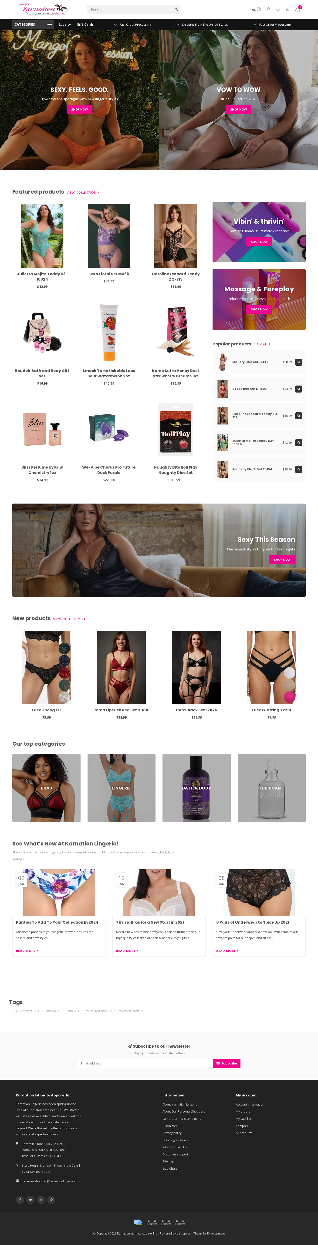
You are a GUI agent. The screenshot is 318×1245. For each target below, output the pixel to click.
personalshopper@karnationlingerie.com (51, 1181)
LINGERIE (94, 756)
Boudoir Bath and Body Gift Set (42, 373)
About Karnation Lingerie (179, 1104)
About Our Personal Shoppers (183, 1111)
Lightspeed (183, 1233)
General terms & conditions (181, 1118)
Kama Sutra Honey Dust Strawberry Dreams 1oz (175, 373)
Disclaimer (169, 1126)
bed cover (53, 1010)
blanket (74, 1010)
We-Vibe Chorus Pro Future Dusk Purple (108, 470)
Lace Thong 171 (46, 710)
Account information (250, 1104)
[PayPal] (166, 1222)
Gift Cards (85, 24)
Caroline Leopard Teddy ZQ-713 (176, 276)
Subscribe (229, 1063)
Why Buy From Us (174, 1147)
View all (261, 344)
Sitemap (168, 1161)
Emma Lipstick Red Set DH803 (121, 710)
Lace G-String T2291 (271, 710)
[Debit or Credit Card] (152, 1222)
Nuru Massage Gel (27, 1010)
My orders (243, 1111)
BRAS (16, 756)
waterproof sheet (131, 1010)
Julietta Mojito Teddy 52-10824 (42, 276)
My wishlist (243, 1118)
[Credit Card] (138, 1222)
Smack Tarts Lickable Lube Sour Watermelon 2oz (109, 373)
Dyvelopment (216, 1233)
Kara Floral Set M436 (108, 274)
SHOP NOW (79, 109)
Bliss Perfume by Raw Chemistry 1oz (42, 470)
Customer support (175, 1154)
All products (244, 1133)
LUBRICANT (245, 756)
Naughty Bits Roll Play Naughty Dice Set (175, 470)
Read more (26, 951)
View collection (82, 192)
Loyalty (65, 24)
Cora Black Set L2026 (196, 710)
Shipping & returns (175, 1140)
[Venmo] (180, 1222)
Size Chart (169, 1168)
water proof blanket (99, 1010)
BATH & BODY (171, 756)
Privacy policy (172, 1133)
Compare (242, 1126)
